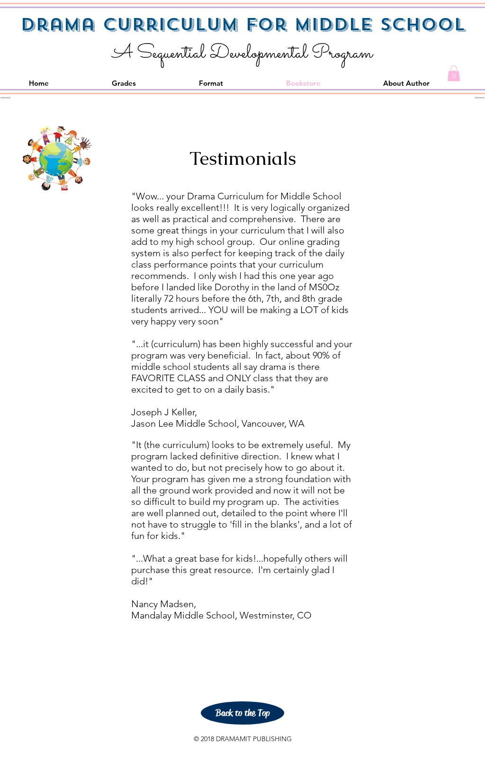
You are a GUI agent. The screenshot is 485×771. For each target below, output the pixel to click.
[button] (453, 73)
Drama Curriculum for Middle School (242, 24)
